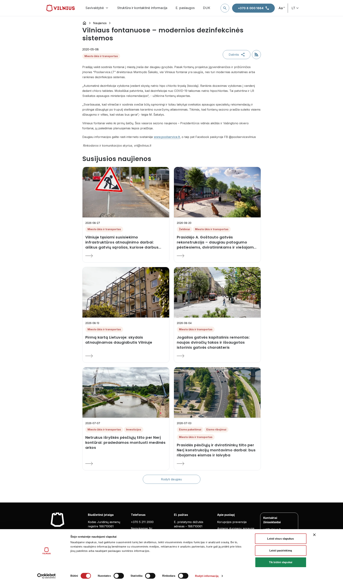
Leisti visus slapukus (280, 538)
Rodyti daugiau (171, 479)
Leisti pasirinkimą (280, 550)
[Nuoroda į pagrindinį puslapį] (84, 23)
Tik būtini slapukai (280, 562)
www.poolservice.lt (167, 137)
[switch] (119, 576)
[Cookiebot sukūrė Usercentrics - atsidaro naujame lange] (46, 576)
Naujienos (100, 23)
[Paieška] (225, 8)
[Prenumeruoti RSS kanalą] (256, 54)
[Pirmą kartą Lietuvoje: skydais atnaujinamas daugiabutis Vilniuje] (125, 356)
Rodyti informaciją (206, 575)
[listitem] (125, 242)
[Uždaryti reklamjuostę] (314, 534)
